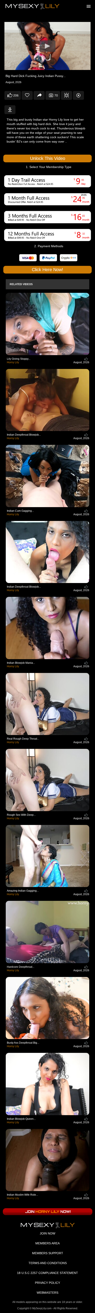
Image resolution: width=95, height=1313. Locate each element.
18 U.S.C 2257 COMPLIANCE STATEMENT (47, 1273)
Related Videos (21, 284)
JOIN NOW (47, 1233)
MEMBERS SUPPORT (47, 1253)
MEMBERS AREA (47, 1243)
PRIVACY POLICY (47, 1282)
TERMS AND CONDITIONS (47, 1263)
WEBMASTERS (47, 1292)
